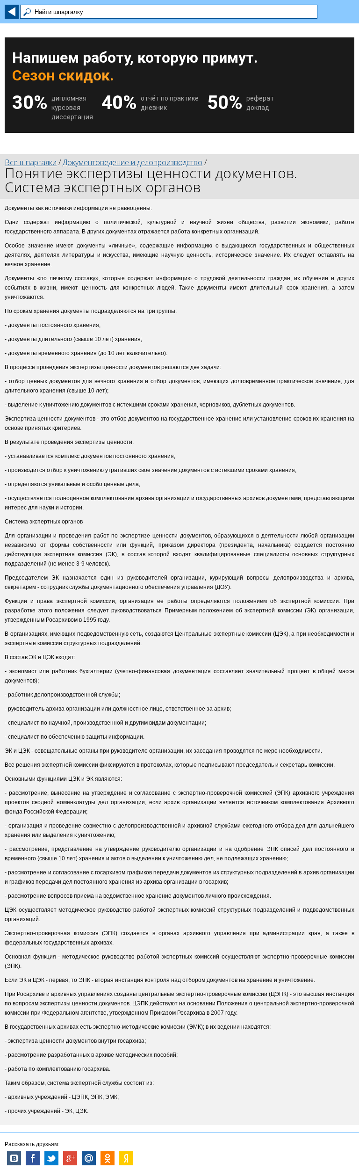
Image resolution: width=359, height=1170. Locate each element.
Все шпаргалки (31, 162)
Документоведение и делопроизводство (132, 162)
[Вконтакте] (14, 1158)
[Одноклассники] (108, 1158)
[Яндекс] (126, 1158)
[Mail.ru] (89, 1158)
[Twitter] (51, 1158)
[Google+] (70, 1158)
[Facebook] (33, 1158)
